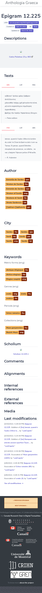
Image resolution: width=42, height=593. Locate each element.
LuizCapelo (27, 431)
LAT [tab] (21, 85)
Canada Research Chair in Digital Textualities (22, 516)
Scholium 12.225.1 (21, 354)
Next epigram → (21, 505)
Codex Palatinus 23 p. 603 (20, 57)
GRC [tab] (8, 85)
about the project (27, 583)
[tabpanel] (21, 107)
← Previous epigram (21, 500)
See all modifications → (13, 483)
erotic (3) (20, 478)
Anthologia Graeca (21, 3)
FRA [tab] (33, 85)
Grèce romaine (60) (24, 466)
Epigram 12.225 (30, 463)
